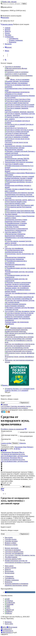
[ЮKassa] (8, 613)
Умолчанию (18, 447)
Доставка (8, 35)
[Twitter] (4, 412)
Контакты (8, 44)
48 (16, 449)
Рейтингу (30, 447)
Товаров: (4, 445)
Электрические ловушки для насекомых (18, 146)
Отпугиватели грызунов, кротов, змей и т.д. (20, 200)
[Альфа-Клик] (10, 602)
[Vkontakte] (5, 592)
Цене (24, 447)
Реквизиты (12, 42)
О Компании (9, 37)
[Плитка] (2, 450)
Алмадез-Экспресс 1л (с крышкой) (16, 390)
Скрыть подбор (6, 443)
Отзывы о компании (16, 40)
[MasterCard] (9, 610)
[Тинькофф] (9, 604)
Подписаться (24, 402)
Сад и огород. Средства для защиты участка (20, 311)
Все (19, 449)
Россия (22, 440)
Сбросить (22, 443)
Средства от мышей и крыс (14, 164)
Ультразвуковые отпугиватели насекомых (19, 162)
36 (14, 449)
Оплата (7, 33)
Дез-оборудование (11, 214)
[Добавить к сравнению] (2, 488)
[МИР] (7, 606)
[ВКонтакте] (2, 412)
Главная (7, 28)
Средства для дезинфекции (14, 248)
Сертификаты (13, 38)
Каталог (7, 29)
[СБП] (7, 599)
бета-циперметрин (26, 436)
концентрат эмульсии (27, 432)
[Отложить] (2, 490)
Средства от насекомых (13, 66)
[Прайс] (5, 450)
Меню (7, 51)
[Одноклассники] (6, 412)
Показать (15, 443)
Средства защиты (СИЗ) (13, 232)
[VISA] (7, 608)
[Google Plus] (9, 412)
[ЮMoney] (8, 611)
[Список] (4, 450)
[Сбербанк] (9, 601)
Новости (8, 31)
